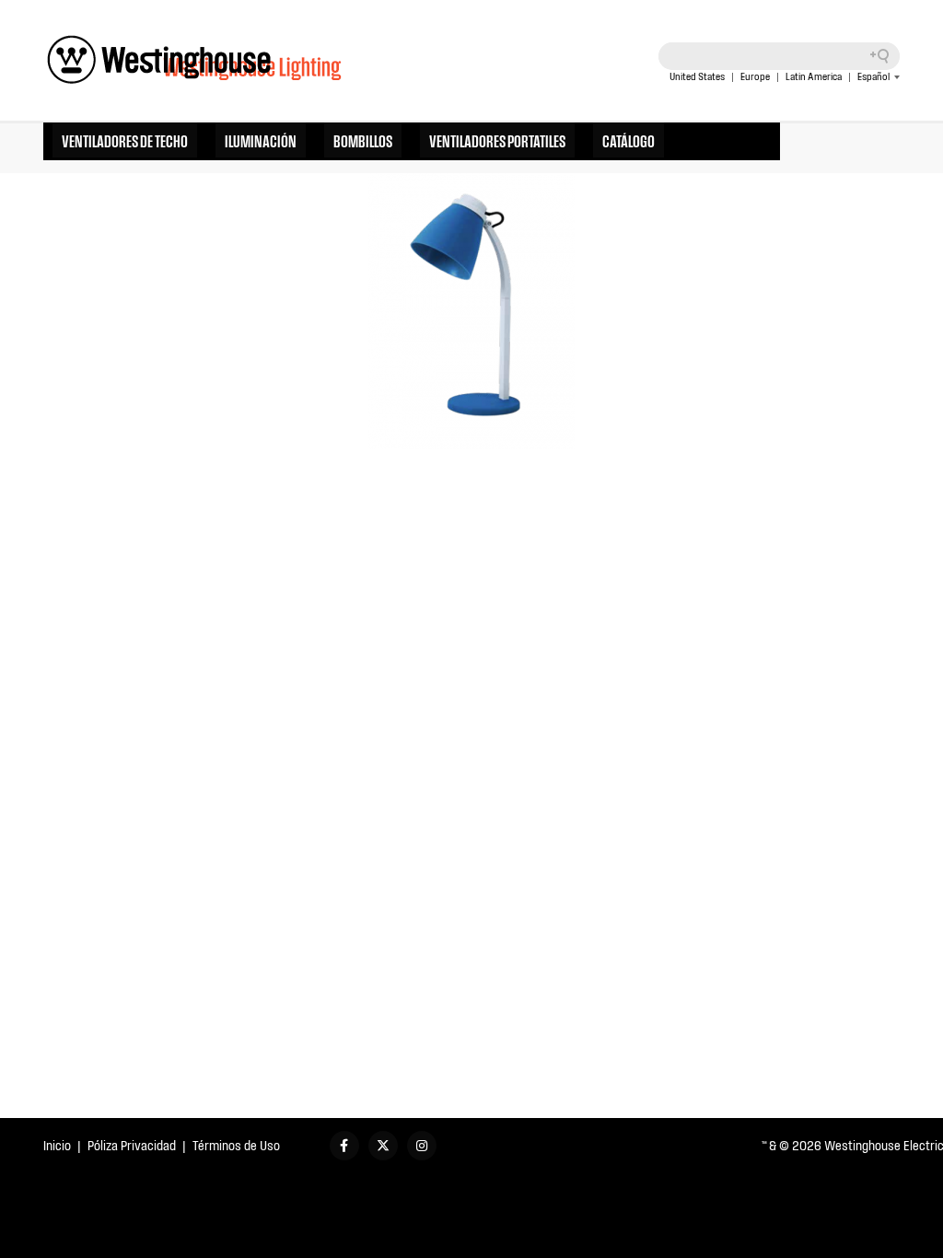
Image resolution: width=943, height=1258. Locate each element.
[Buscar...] (885, 56)
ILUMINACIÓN (261, 140)
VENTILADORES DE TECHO (125, 140)
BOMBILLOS (362, 140)
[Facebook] (344, 1145)
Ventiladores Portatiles (497, 140)
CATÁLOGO (628, 140)
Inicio (57, 1145)
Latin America (814, 76)
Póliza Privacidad (131, 1145)
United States (697, 76)
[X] (383, 1145)
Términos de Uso (236, 1145)
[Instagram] (422, 1145)
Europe (755, 76)
